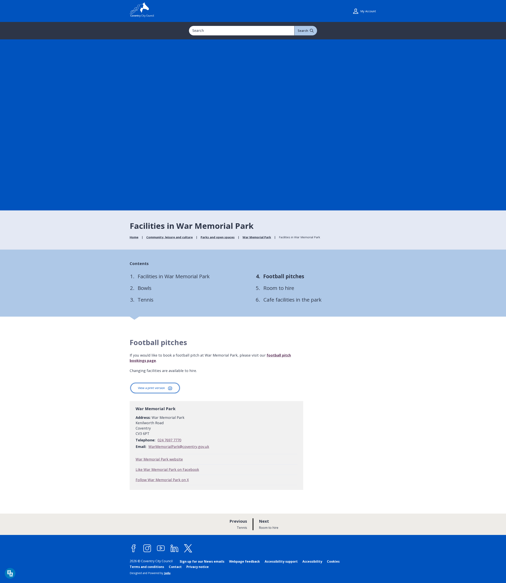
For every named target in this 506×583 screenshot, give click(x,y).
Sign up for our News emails (202, 561)
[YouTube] (160, 548)
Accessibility (312, 561)
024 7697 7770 (169, 440)
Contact (175, 567)
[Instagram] (147, 548)
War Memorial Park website (159, 459)
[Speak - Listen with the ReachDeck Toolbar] (10, 573)
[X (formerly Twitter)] (188, 548)
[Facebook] (133, 548)
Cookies (333, 561)
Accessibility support (281, 561)
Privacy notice (197, 567)
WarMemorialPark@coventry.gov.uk (178, 446)
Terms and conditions (147, 567)
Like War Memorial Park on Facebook (167, 469)
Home (134, 237)
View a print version (152, 388)
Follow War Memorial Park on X (162, 479)
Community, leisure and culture (169, 237)
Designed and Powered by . (150, 573)
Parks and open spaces (218, 237)
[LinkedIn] (174, 548)
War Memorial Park (257, 237)
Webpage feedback (244, 561)
